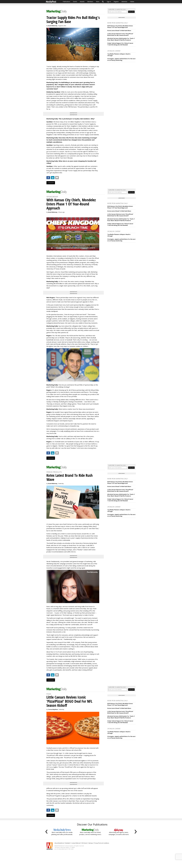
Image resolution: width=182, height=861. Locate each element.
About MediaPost (59, 843)
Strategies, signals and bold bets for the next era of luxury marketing (121, 59)
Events (75, 1)
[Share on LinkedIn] (52, 177)
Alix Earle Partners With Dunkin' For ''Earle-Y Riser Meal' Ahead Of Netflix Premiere (121, 39)
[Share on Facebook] (48, 177)
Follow (132, 1)
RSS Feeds (84, 843)
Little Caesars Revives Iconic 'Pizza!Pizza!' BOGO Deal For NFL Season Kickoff (120, 34)
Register (116, 1)
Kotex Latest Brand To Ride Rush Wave (119, 30)
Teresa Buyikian (53, 709)
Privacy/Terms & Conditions (101, 843)
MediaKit (67, 843)
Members (90, 1)
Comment (51, 183)
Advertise (124, 1)
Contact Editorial (75, 843)
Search (103, 1)
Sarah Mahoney (52, 26)
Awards (82, 1)
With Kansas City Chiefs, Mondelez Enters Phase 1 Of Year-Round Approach (120, 26)
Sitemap (90, 843)
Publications (66, 1)
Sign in (109, 1)
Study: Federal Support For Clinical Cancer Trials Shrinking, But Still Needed (120, 44)
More (97, 1)
